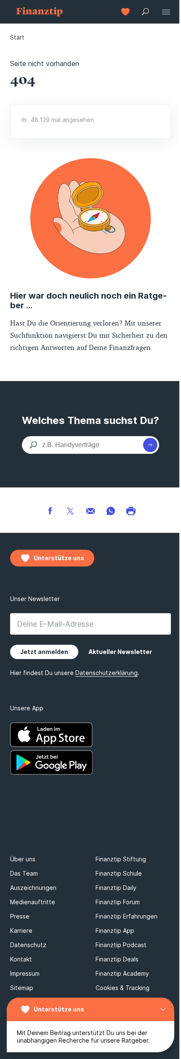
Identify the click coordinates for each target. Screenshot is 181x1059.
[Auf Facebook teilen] (50, 510)
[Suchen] (150, 445)
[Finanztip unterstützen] (125, 12)
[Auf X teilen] (70, 510)
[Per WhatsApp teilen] (111, 510)
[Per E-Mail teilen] (90, 510)
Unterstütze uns (59, 1009)
